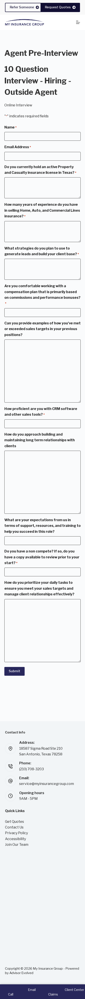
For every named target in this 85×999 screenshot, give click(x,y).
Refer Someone (22, 7)
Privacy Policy (16, 833)
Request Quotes (58, 7)
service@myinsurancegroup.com (46, 784)
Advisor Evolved (21, 973)
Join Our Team (16, 844)
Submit (14, 671)
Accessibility (15, 839)
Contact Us (14, 827)
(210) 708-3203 (31, 769)
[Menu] (78, 22)
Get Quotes (14, 822)
